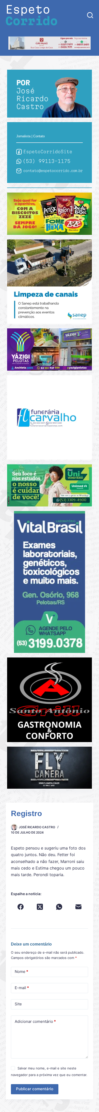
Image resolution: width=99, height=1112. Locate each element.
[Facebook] (20, 906)
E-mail (22, 987)
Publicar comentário (34, 1088)
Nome (21, 971)
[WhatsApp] (59, 906)
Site (18, 1004)
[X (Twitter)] (40, 906)
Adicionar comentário (35, 1021)
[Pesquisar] (90, 15)
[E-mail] (78, 906)
